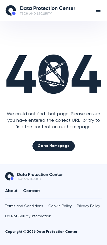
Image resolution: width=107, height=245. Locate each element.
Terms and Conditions (24, 206)
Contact (31, 191)
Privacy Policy (88, 206)
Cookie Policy (60, 206)
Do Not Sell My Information (28, 216)
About (11, 191)
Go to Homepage (54, 146)
